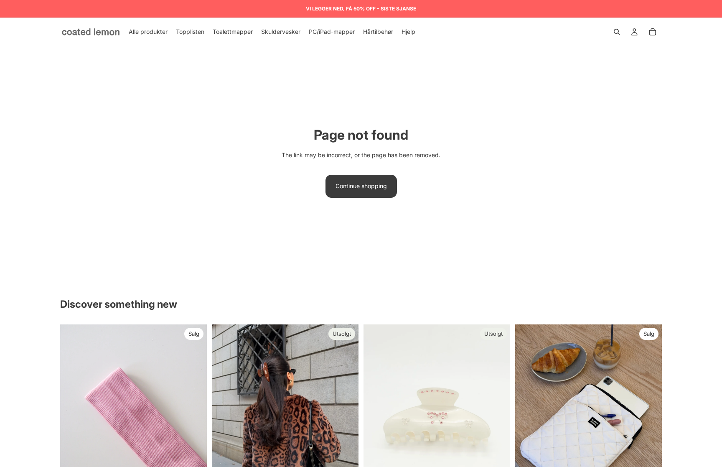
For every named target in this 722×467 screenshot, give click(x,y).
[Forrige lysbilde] (72, 422)
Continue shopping (361, 185)
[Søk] (617, 32)
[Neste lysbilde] (194, 422)
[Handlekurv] (652, 32)
